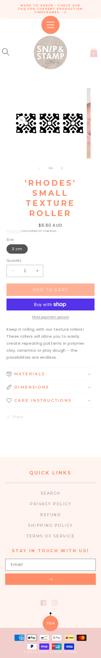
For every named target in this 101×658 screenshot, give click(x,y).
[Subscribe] (50, 579)
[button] (5, 52)
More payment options (50, 317)
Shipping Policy (50, 525)
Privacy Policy (50, 504)
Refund (50, 514)
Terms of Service (50, 536)
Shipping (13, 231)
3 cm (17, 249)
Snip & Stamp (42, 652)
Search (51, 493)
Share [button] (18, 416)
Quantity (13, 260)
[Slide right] (62, 168)
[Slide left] (39, 168)
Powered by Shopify (64, 652)
